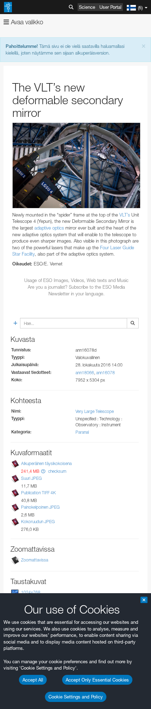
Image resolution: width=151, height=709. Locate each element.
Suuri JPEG (31, 478)
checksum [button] (56, 471)
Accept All (32, 680)
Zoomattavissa (34, 560)
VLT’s (124, 215)
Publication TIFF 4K (38, 492)
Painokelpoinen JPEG (40, 507)
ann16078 (105, 372)
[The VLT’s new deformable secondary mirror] (76, 165)
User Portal (110, 7)
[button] (43, 471)
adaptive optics (49, 228)
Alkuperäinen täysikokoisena (46, 463)
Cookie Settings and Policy (75, 696)
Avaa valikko (26, 22)
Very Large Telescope (95, 411)
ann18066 (85, 372)
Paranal (82, 432)
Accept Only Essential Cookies (97, 680)
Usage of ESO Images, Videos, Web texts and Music (76, 280)
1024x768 (30, 592)
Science (87, 7)
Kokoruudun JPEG (38, 521)
